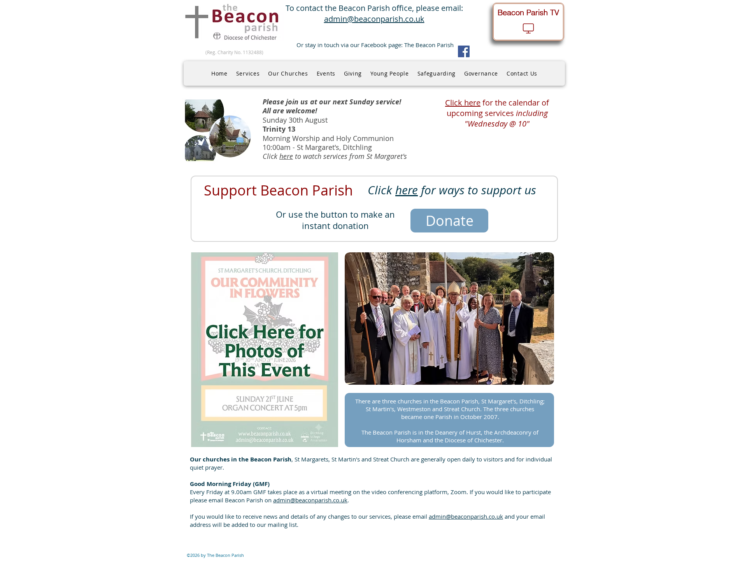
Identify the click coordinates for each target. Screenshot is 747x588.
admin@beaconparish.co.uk (310, 500)
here (286, 156)
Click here (462, 102)
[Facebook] (464, 51)
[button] (248, 73)
